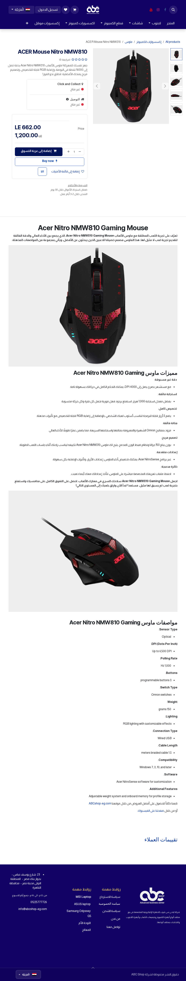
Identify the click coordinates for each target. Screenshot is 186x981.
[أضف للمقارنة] (42, 171)
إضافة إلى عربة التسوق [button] (36, 151)
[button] (173, 10)
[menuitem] (170, 23)
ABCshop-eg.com (100, 803)
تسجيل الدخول (48, 9)
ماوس (128, 41)
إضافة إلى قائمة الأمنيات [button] (65, 171)
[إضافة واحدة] (67, 151)
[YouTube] (151, 10)
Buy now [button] (48, 160)
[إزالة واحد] (80, 151)
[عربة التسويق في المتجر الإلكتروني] (74, 10)
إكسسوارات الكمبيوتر (148, 41)
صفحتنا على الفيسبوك (151, 810)
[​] (165, 10)
